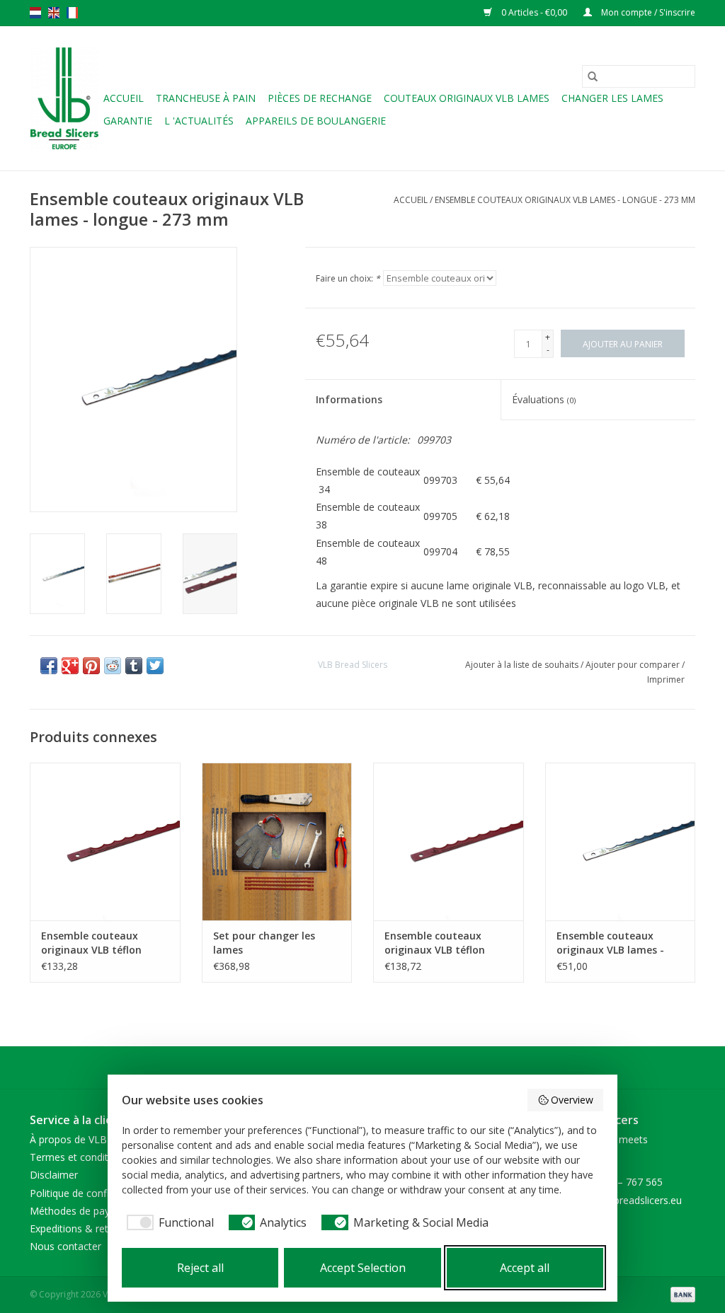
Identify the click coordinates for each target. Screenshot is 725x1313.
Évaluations (544, 399)
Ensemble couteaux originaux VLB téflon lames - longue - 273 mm (446, 943)
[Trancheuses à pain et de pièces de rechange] (64, 98)
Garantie (127, 120)
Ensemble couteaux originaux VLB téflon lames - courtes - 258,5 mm (97, 943)
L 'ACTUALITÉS (199, 120)
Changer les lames (612, 98)
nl (35, 12)
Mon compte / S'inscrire (647, 12)
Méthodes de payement (84, 1210)
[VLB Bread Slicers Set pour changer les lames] (277, 841)
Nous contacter (65, 1246)
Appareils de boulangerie (316, 120)
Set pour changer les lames (264, 942)
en (53, 12)
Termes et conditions (78, 1157)
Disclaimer (54, 1174)
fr (72, 12)
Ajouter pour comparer (634, 665)
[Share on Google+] (70, 665)
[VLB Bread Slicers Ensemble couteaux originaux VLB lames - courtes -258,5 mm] (620, 841)
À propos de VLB (68, 1139)
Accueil (123, 98)
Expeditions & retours (79, 1228)
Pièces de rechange (320, 98)
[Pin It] (91, 665)
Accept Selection (363, 1268)
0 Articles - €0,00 (534, 12)
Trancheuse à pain (206, 98)
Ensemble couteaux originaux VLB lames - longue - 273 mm (565, 200)
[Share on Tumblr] (133, 665)
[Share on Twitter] (155, 665)
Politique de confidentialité (90, 1193)
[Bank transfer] (680, 1294)
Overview (572, 1099)
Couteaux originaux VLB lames (466, 98)
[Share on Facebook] (48, 665)
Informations (349, 399)
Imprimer (666, 679)
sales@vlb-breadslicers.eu (623, 1200)
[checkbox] (168, 1222)
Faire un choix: (348, 278)
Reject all (200, 1268)
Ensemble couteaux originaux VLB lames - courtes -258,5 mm (610, 943)
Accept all (524, 1268)
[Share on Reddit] (112, 665)
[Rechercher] (592, 76)
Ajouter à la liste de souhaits (523, 665)
